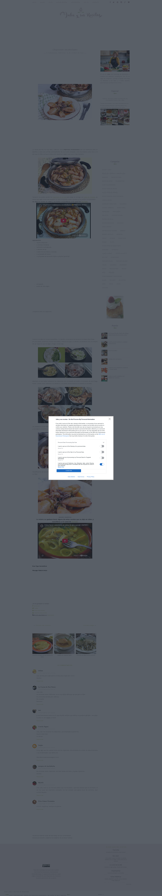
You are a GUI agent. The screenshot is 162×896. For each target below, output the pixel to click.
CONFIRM (69, 470)
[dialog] (81, 448)
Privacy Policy (90, 476)
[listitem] (81, 442)
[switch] (102, 446)
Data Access (81, 476)
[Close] (110, 419)
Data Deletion (71, 476)
